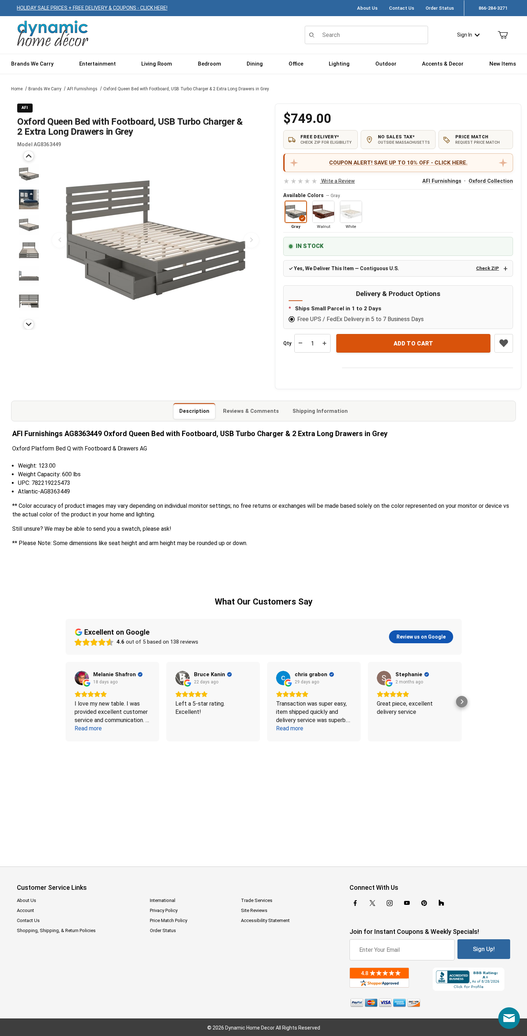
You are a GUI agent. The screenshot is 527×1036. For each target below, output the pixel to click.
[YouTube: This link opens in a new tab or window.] (407, 903)
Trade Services (256, 900)
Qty (287, 343)
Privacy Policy (163, 910)
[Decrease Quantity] (300, 343)
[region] (28, 240)
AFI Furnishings (82, 88)
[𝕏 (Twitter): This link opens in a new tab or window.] (372, 903)
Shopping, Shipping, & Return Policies (56, 930)
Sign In (464, 35)
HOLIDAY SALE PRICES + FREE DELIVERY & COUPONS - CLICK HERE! (92, 8)
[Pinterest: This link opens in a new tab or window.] (424, 903)
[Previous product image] (59, 240)
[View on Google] (82, 678)
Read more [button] (88, 728)
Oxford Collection (491, 181)
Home (17, 88)
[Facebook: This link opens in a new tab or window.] (355, 903)
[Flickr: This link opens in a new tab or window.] (441, 903)
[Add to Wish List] (503, 343)
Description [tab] (194, 411)
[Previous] (28, 156)
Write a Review (319, 181)
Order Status (440, 8)
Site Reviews (254, 910)
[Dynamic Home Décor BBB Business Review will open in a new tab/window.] (471, 979)
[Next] (28, 324)
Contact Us (401, 8)
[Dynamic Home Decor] (53, 33)
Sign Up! (484, 949)
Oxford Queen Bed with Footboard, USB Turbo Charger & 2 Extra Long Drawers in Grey (186, 88)
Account (25, 910)
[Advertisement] (263, 799)
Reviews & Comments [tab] (251, 411)
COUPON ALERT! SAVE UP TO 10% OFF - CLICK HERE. (398, 162)
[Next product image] (251, 240)
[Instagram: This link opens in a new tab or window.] (390, 903)
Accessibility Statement (265, 920)
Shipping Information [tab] (320, 411)
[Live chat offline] (509, 1018)
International (162, 900)
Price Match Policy (168, 920)
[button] (29, 174)
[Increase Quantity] (324, 343)
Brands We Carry (44, 88)
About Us (367, 8)
